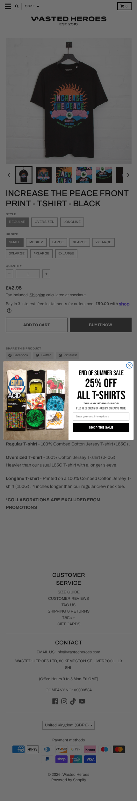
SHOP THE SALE (101, 427)
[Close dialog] (129, 365)
